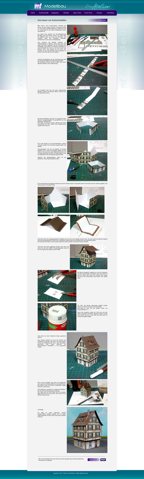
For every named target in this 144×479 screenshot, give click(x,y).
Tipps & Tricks (102, 20)
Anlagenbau (55, 13)
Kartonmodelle (43, 13)
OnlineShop (110, 13)
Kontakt (99, 13)
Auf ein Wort (88, 13)
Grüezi (33, 13)
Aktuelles (66, 13)
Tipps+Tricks (77, 13)
